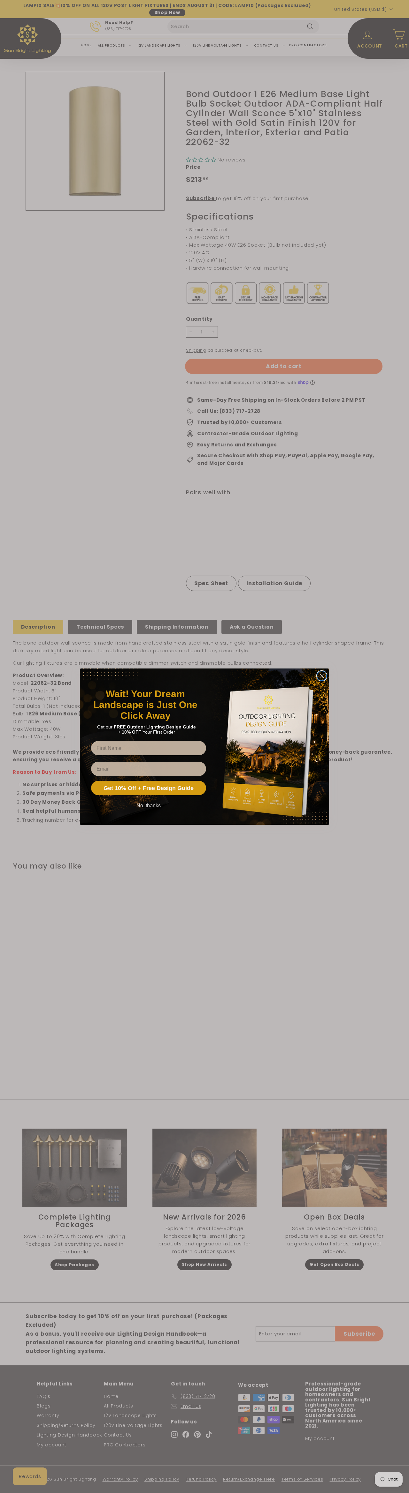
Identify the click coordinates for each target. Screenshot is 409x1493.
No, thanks (148, 805)
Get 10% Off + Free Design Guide (149, 788)
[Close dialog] (322, 676)
